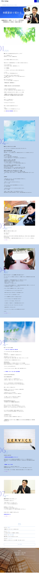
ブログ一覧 (19, 544)
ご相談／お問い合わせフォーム (19, 559)
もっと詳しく (6, 239)
